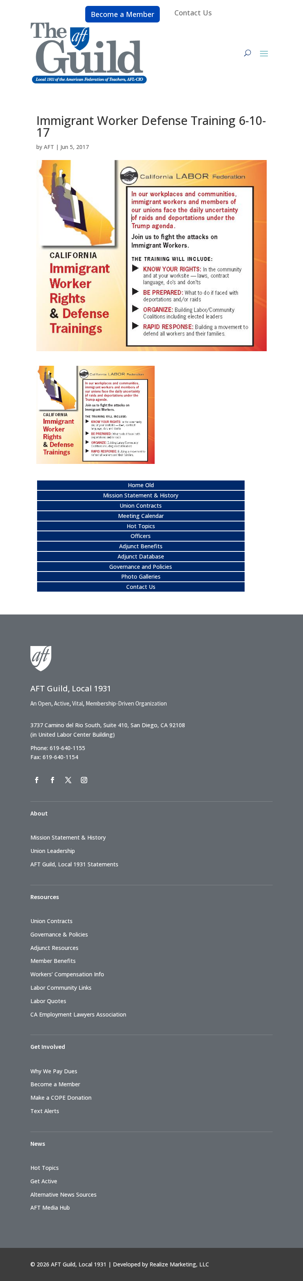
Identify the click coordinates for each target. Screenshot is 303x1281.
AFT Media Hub (50, 1207)
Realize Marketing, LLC (179, 1264)
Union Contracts (141, 505)
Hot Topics (141, 526)
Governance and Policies (140, 566)
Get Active (43, 1181)
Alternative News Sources (63, 1194)
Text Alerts (44, 1111)
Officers (141, 536)
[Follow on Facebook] (36, 780)
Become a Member (122, 14)
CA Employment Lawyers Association (78, 1014)
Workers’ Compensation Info (67, 974)
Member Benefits (53, 960)
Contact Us (193, 12)
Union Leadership (52, 851)
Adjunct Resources (54, 947)
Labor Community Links (61, 987)
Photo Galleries (141, 576)
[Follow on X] (68, 780)
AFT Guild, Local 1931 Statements (74, 864)
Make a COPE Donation (61, 1097)
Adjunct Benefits (141, 546)
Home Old (141, 485)
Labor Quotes (48, 1001)
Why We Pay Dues (53, 1071)
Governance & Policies (59, 934)
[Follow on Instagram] (84, 780)
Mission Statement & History (140, 495)
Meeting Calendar (141, 515)
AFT (49, 147)
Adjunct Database (141, 556)
